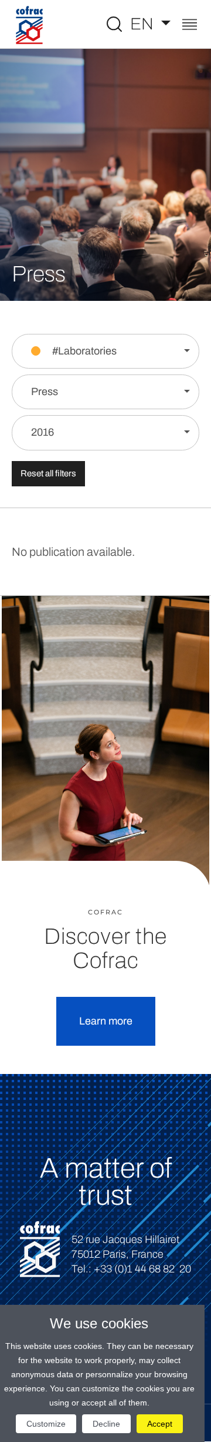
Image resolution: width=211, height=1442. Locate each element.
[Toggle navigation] (189, 25)
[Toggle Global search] (114, 24)
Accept (159, 1423)
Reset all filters (48, 473)
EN (143, 24)
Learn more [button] (105, 1021)
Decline (106, 1423)
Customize (46, 1423)
